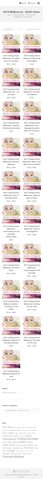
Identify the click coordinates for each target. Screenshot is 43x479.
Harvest (4, 442)
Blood (34, 427)
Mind (35, 445)
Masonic (30, 445)
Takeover (6, 453)
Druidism (34, 430)
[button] (17, 117)
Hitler (9, 442)
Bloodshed (12, 430)
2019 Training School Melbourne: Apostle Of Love (11, 373)
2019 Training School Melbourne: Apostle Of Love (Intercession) (11, 340)
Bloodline (5, 430)
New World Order (18, 448)
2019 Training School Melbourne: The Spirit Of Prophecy (32, 91)
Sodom (31, 451)
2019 (4, 427)
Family (29, 433)
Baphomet (24, 427)
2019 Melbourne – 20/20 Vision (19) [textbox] (16, 410)
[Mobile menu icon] (38, 3)
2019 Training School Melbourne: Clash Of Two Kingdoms (32, 228)
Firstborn (21, 436)
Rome (4, 451)
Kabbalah (30, 442)
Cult (22, 430)
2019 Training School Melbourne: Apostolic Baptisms (11, 161)
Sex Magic (11, 450)
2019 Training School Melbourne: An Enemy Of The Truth (32, 304)
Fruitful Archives (27, 439)
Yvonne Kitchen (13, 456)
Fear (33, 433)
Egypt (16, 433)
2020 (10, 427)
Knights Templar (8, 445)
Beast (30, 427)
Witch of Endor (26, 454)
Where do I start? (16, 454)
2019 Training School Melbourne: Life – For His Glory (11, 91)
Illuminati (15, 442)
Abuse (15, 427)
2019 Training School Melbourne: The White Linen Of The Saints (11, 58)
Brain (18, 430)
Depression (27, 430)
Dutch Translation (8, 433)
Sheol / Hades (24, 451)
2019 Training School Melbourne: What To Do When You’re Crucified (32, 161)
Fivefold (28, 436)
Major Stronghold (21, 445)
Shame (18, 451)
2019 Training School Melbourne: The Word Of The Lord (32, 340)
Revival (36, 448)
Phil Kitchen (29, 448)
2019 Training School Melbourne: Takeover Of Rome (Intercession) (11, 125)
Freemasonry (9, 439)
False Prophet (23, 433)
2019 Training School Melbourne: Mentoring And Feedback (31, 58)
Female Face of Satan (10, 436)
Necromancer (7, 448)
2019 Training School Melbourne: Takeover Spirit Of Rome (32, 195)
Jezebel (22, 442)
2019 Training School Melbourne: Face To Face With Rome (11, 195)
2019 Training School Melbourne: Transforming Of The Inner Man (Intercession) (11, 231)
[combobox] (21, 410)
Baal (19, 427)
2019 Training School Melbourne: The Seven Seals (11, 267)
